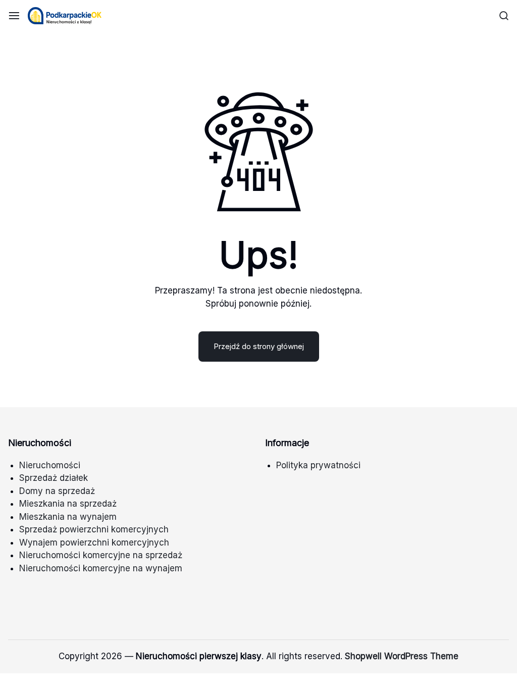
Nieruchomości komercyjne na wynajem (100, 568)
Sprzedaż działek (53, 478)
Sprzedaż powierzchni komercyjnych (94, 529)
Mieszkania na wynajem (68, 517)
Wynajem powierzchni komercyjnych (94, 542)
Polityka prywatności (318, 465)
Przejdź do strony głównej (259, 346)
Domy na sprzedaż (57, 491)
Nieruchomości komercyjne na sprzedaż (100, 555)
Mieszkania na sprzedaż (68, 504)
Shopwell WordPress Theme (401, 656)
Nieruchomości (49, 465)
